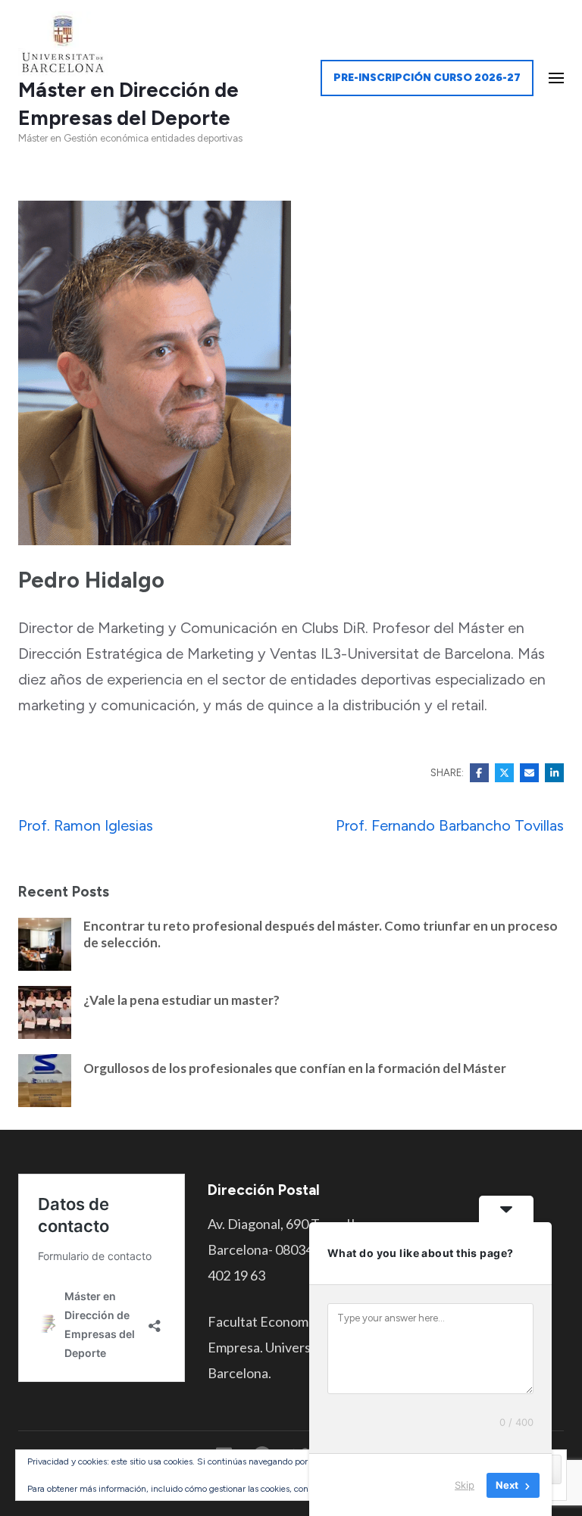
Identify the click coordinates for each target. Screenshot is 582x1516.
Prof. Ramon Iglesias (85, 825)
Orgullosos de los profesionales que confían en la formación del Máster (294, 1068)
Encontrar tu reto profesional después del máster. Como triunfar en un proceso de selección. (320, 934)
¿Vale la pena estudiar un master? (181, 1000)
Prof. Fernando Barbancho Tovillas (450, 825)
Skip (464, 1485)
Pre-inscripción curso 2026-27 (427, 77)
